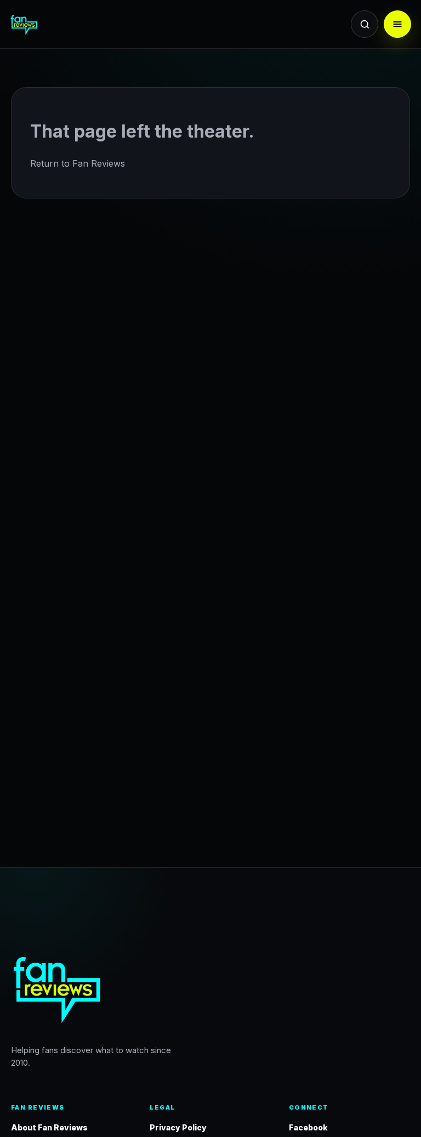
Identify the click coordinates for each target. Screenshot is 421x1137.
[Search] (364, 24)
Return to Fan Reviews (77, 163)
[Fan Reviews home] (50, 24)
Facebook (308, 1127)
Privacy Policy (178, 1127)
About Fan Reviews (49, 1127)
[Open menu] (397, 24)
